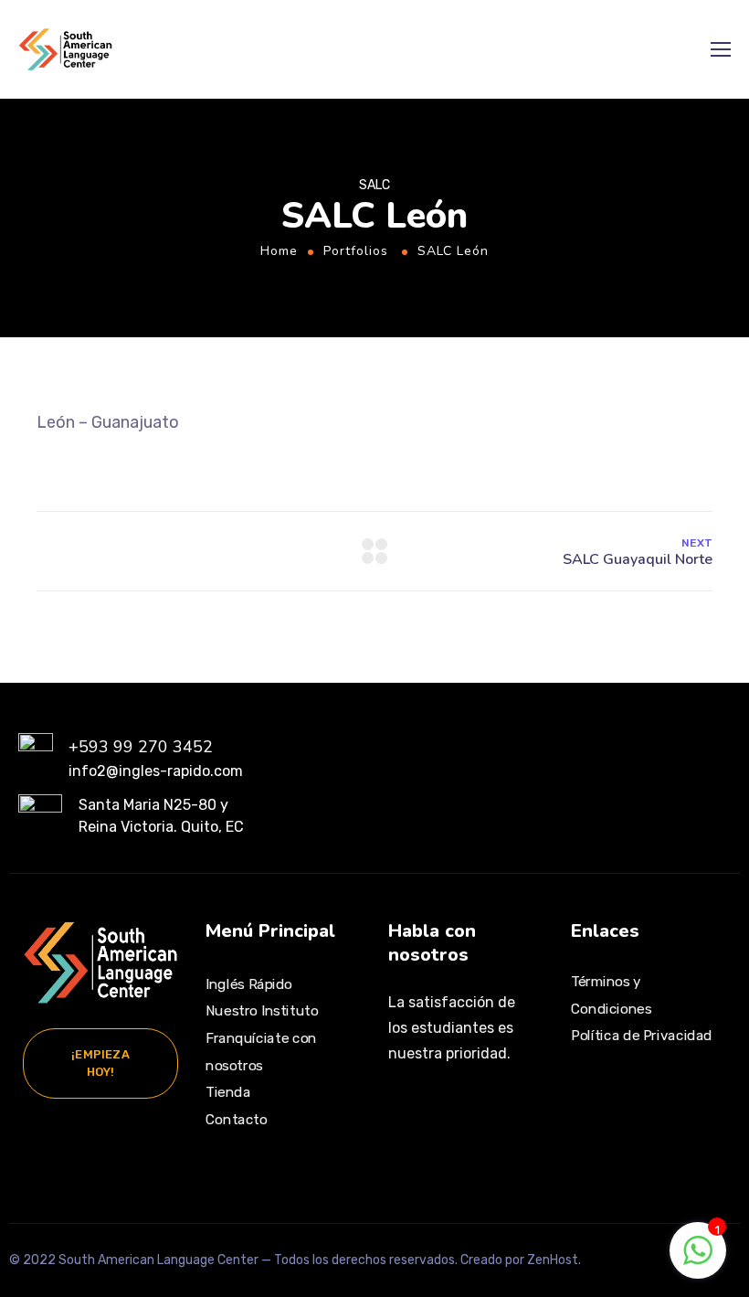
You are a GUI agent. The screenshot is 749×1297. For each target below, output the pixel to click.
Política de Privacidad (641, 1035)
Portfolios (355, 251)
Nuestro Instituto (262, 1011)
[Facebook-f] (441, 1115)
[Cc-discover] (676, 1110)
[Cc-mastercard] (632, 1110)
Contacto (236, 1119)
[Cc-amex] (588, 1145)
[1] (697, 1259)
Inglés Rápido (249, 983)
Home (279, 251)
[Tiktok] (479, 1115)
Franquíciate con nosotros (261, 1052)
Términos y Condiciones (611, 995)
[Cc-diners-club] (632, 1145)
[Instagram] (402, 1115)
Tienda (228, 1092)
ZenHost (552, 1260)
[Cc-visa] (588, 1110)
